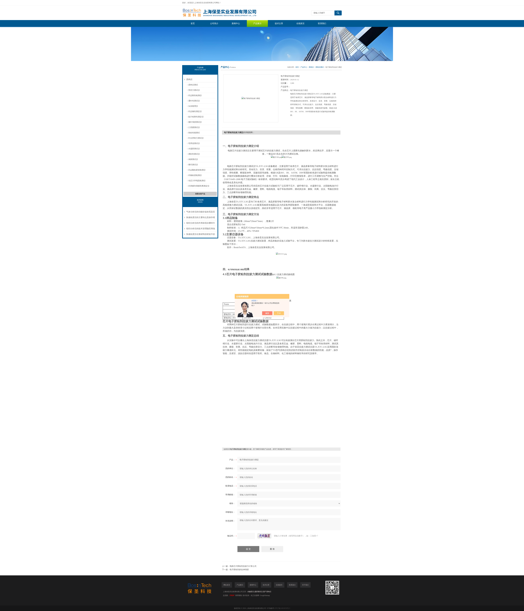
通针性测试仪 (194, 101)
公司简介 (214, 23)
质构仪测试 (193, 85)
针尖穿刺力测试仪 (196, 138)
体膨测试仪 (193, 159)
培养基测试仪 (194, 143)
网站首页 (227, 585)
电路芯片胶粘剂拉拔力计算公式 (243, 566)
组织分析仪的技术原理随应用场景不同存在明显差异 (200, 229)
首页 (193, 23)
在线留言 (300, 23)
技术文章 (279, 23)
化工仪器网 (255, 595)
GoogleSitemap (265, 595)
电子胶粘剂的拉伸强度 (239, 570)
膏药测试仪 (193, 165)
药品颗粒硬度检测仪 (197, 170)
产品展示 (257, 23)
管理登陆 (238, 595)
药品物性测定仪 (195, 111)
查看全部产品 (200, 194)
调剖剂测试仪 (194, 154)
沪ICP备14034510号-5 (282, 608)
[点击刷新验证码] (264, 536)
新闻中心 (236, 23)
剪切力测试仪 (194, 90)
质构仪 (189, 79)
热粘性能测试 (194, 133)
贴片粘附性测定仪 (196, 117)
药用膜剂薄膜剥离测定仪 (198, 186)
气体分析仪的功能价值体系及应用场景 (200, 213)
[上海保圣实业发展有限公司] (223, 13)
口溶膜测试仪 (194, 127)
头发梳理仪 (193, 106)
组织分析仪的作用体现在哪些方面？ (200, 224)
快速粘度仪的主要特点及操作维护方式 (200, 218)
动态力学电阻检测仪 (197, 181)
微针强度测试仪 (195, 122)
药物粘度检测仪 (195, 175)
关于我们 (305, 585)
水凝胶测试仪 (194, 149)
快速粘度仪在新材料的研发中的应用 (200, 235)
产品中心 (303, 67)
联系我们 (322, 23)
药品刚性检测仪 (195, 95)
